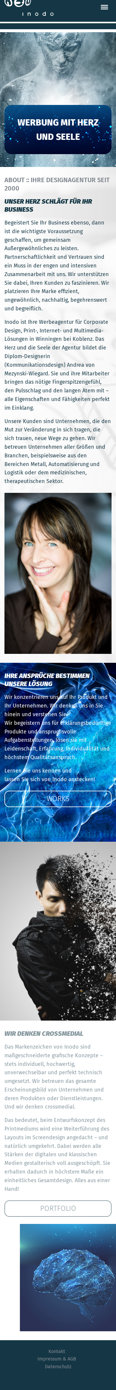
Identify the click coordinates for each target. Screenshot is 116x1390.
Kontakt (56, 1351)
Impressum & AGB (56, 1359)
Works (58, 799)
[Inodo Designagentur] (29, 8)
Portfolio (58, 1208)
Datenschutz (58, 1366)
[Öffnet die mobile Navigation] (104, 7)
